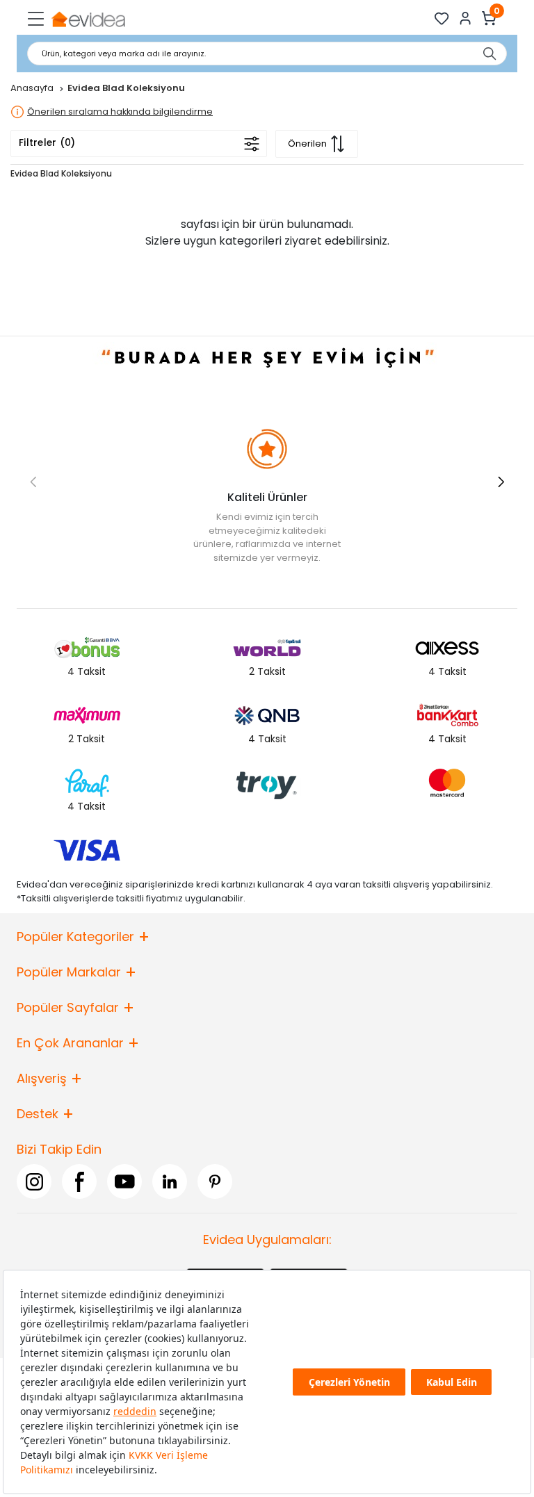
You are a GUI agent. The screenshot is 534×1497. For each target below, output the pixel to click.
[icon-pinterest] (214, 1181)
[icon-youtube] (124, 1181)
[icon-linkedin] (169, 1181)
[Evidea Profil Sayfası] (466, 18)
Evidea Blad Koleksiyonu (61, 173)
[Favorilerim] (442, 18)
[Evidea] (88, 18)
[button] (501, 481)
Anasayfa (33, 88)
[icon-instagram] (34, 1181)
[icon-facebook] (79, 1181)
